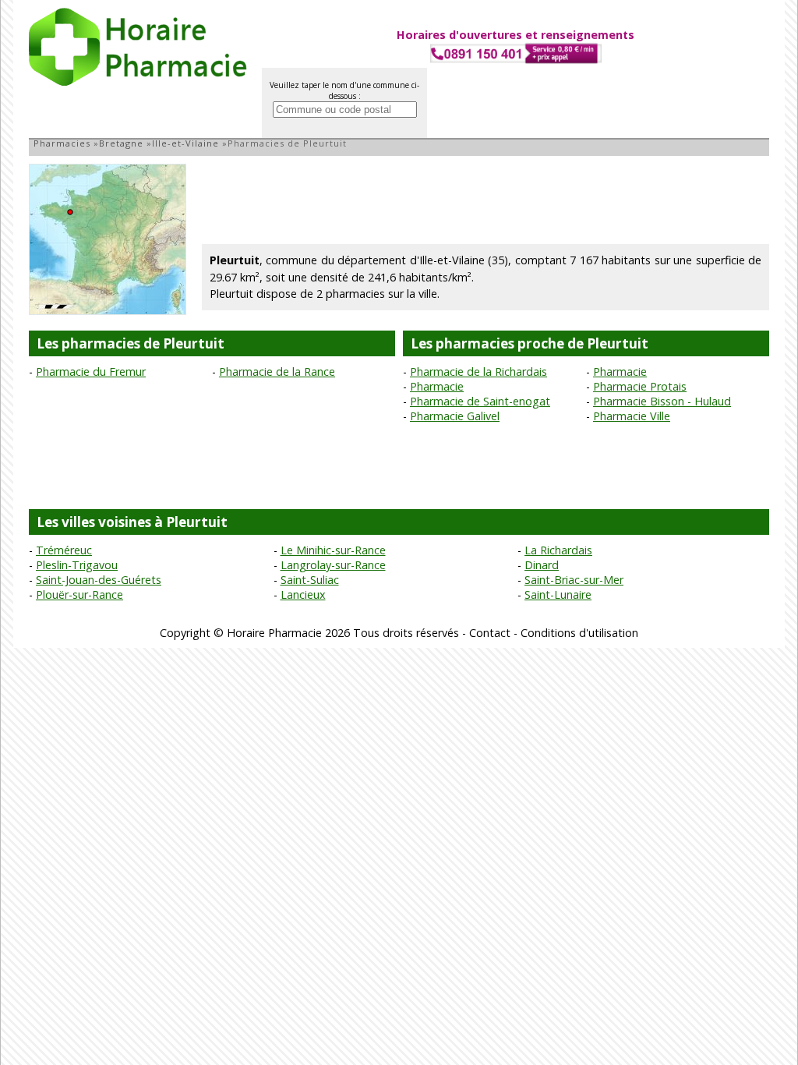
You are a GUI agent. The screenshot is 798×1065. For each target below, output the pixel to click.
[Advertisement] (485, 199)
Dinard (541, 564)
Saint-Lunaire (557, 594)
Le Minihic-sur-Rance (333, 550)
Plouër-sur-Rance (79, 594)
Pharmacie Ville (631, 416)
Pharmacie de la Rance (277, 371)
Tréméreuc (64, 550)
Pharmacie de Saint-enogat (480, 401)
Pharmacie (620, 371)
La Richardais (558, 550)
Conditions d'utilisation (579, 632)
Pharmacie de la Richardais (478, 371)
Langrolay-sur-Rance (333, 564)
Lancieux (303, 594)
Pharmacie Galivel (455, 416)
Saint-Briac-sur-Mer (573, 579)
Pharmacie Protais (640, 386)
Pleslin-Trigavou (77, 564)
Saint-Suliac (310, 579)
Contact (489, 632)
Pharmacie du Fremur (91, 371)
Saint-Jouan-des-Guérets (98, 579)
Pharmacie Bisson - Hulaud (662, 401)
